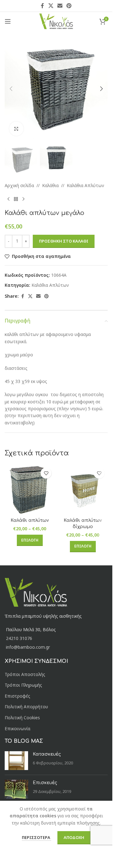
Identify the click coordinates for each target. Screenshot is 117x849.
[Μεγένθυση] (16, 129)
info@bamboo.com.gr (28, 647)
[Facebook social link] (42, 5)
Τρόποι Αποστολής (25, 674)
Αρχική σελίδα (19, 185)
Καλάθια (50, 185)
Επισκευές (45, 782)
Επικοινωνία (17, 728)
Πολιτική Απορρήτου (26, 707)
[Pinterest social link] (69, 5)
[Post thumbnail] (16, 760)
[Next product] (23, 199)
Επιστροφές (17, 696)
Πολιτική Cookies (22, 718)
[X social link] (50, 5)
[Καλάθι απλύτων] (30, 489)
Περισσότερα (36, 837)
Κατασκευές (47, 754)
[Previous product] (8, 199)
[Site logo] (56, 21)
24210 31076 (19, 638)
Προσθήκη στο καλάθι (63, 241)
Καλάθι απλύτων (30, 520)
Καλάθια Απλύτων (85, 185)
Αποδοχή (74, 837)
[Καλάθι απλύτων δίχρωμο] (83, 489)
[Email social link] (59, 5)
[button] (11, 88)
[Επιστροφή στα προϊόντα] (16, 199)
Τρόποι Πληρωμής (23, 685)
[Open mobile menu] (8, 21)
